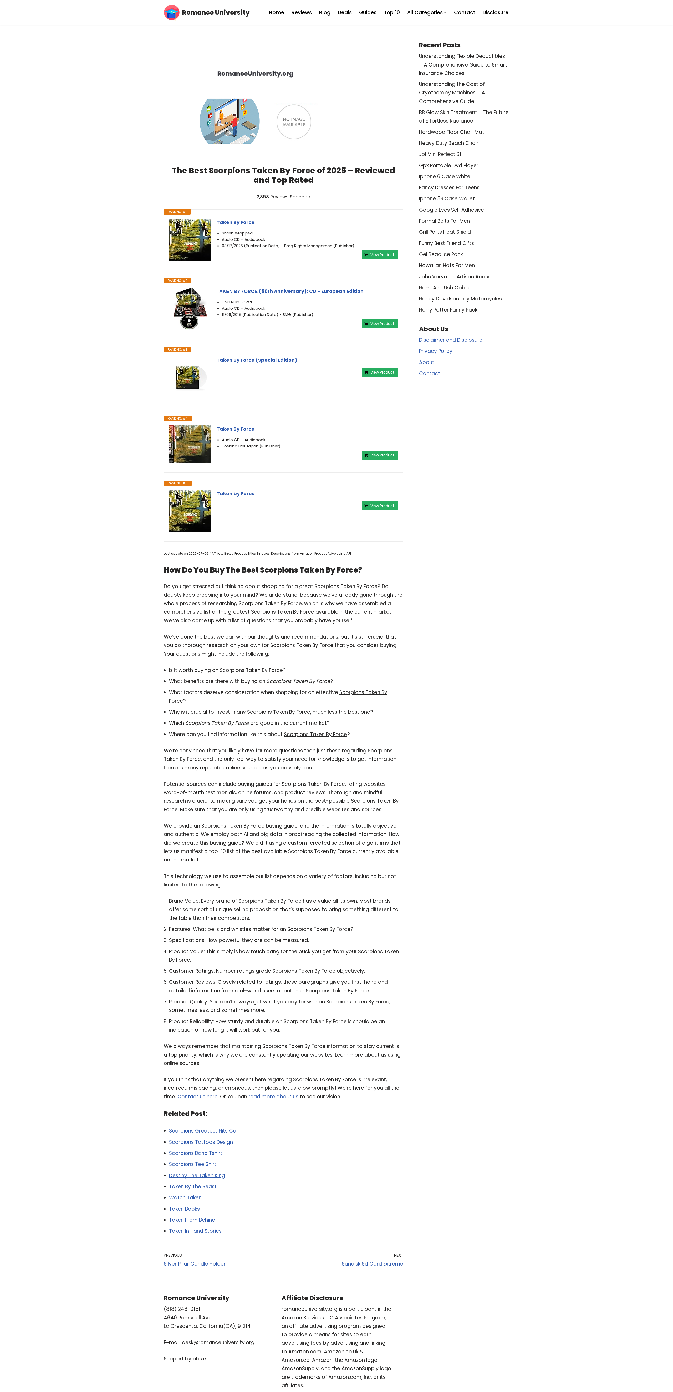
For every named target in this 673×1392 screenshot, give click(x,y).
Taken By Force (235, 222)
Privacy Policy (435, 351)
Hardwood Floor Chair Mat (451, 132)
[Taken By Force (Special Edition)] (190, 377)
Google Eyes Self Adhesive (451, 209)
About (426, 362)
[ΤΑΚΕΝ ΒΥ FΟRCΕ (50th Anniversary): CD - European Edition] (190, 309)
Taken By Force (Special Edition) (257, 360)
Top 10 (392, 12)
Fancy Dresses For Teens (449, 187)
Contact (464, 12)
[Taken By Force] (190, 240)
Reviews (302, 12)
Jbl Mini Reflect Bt (440, 154)
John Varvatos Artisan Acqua (455, 276)
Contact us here (197, 1096)
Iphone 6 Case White (444, 176)
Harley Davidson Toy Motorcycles (460, 298)
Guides (367, 12)
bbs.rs (200, 1358)
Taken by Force (236, 493)
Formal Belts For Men (444, 221)
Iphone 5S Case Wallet (447, 198)
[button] (445, 12)
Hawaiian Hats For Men (447, 265)
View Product (382, 254)
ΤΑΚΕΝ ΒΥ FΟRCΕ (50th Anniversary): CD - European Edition (290, 291)
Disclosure (495, 12)
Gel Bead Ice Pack (441, 254)
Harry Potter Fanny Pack (448, 309)
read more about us (273, 1096)
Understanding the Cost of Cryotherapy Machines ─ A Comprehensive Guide (452, 93)
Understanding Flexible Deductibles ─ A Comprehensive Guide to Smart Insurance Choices (463, 65)
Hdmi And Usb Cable (444, 287)
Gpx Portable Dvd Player (448, 165)
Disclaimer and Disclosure (450, 340)
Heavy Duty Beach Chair (448, 143)
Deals (345, 12)
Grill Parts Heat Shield (445, 232)
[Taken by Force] (190, 511)
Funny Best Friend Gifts (446, 243)
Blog (324, 12)
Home (276, 12)
